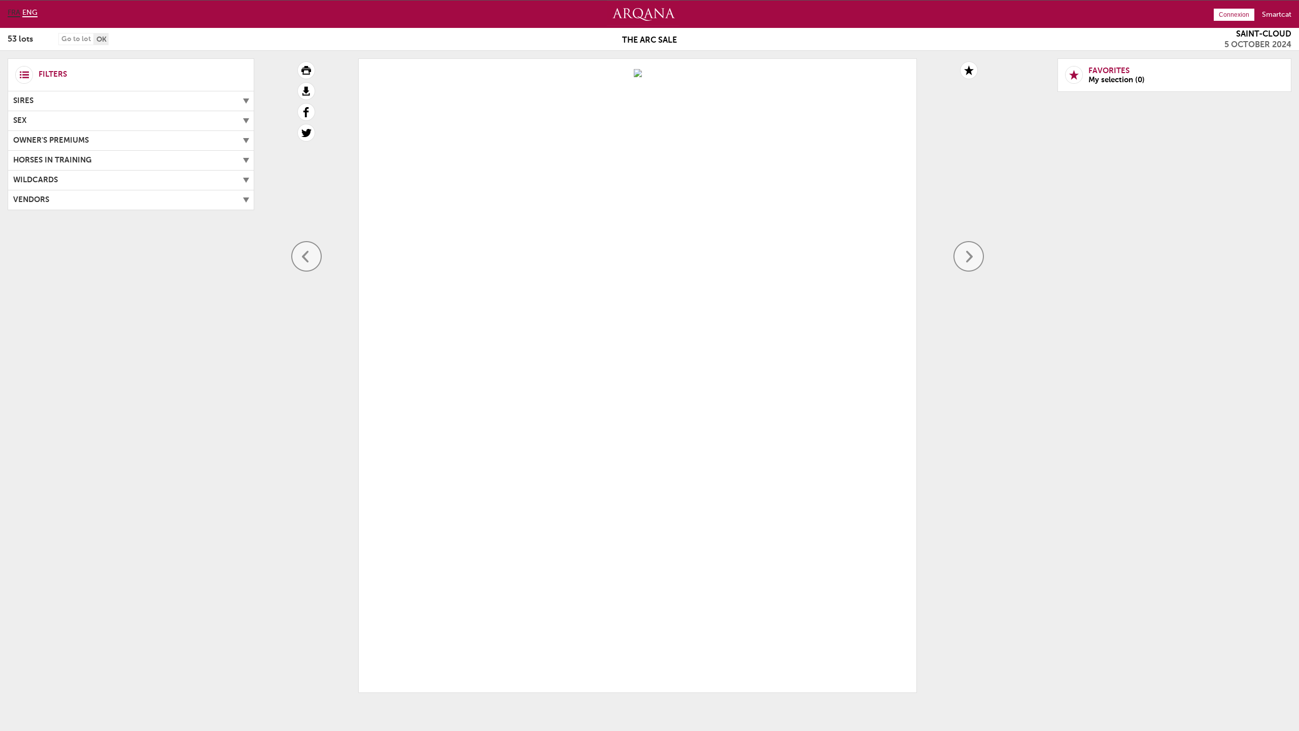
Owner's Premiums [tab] (51, 140)
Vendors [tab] (31, 200)
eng (30, 12)
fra (14, 12)
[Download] (306, 98)
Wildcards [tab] (35, 180)
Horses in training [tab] (52, 160)
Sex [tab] (20, 120)
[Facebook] (306, 118)
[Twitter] (306, 139)
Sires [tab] (23, 101)
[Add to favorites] (969, 70)
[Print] (306, 77)
